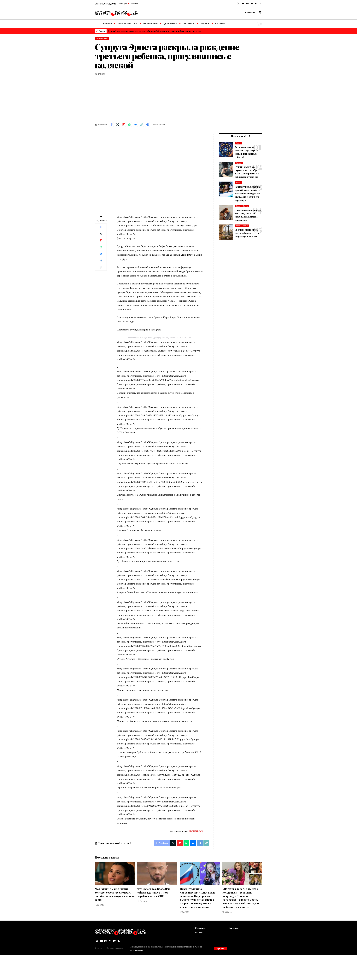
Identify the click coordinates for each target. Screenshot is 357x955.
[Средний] (252, 3)
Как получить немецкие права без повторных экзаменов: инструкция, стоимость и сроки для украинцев (164, 31)
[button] (259, 31)
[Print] (147, 124)
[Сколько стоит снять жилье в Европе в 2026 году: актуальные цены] (226, 232)
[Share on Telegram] (100, 260)
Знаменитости (102, 38)
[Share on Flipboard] (123, 124)
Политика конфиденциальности (178, 946)
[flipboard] (256, 3)
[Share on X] (117, 124)
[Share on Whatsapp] (129, 124)
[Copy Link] (141, 124)
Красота (238, 163)
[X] (238, 3)
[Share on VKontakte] (135, 124)
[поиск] (260, 12)
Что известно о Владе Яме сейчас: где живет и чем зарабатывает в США (153, 892)
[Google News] (247, 3)
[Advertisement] (178, 98)
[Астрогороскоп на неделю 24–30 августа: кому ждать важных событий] (226, 149)
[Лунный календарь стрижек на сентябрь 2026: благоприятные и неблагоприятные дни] (226, 169)
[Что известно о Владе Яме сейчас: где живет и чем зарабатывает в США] (157, 873)
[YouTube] (243, 3)
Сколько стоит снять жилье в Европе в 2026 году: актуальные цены (247, 233)
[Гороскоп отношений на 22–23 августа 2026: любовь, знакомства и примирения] (226, 212)
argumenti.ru (196, 831)
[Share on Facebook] (111, 124)
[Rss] (260, 3)
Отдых (245, 226)
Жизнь (238, 183)
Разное (238, 143)
